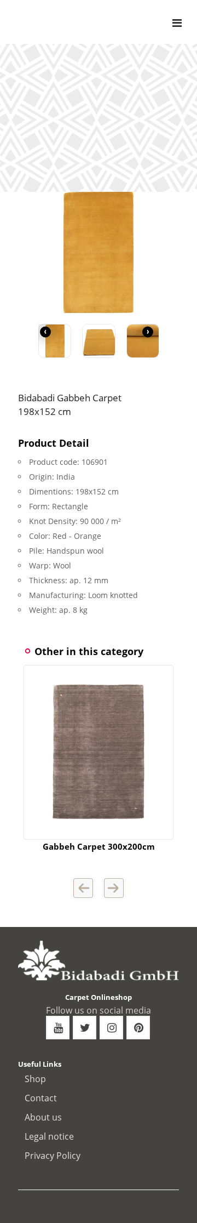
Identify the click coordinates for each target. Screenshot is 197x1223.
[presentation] (45, 332)
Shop (35, 1079)
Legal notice (49, 1136)
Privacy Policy (52, 1156)
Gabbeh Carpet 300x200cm (99, 846)
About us (43, 1117)
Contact (41, 1098)
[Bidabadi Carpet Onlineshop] (109, 21)
